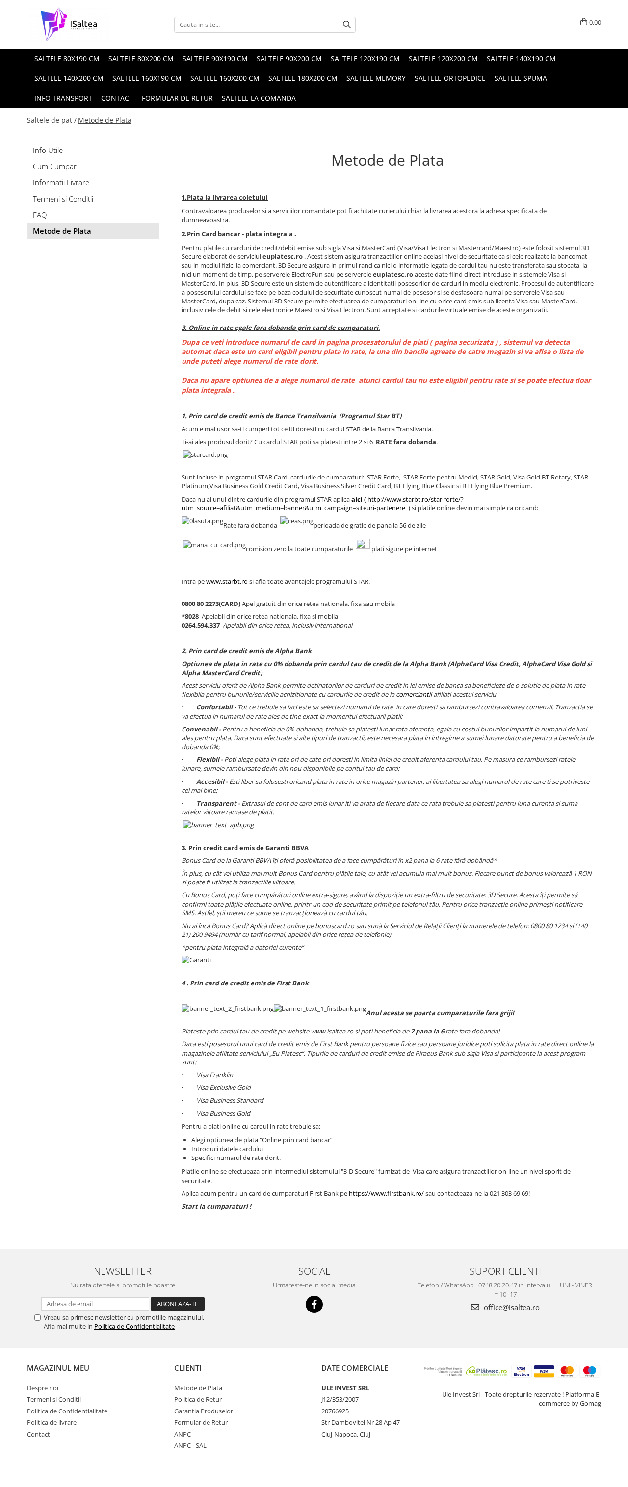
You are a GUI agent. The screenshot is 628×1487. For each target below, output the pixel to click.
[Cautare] (347, 25)
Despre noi (42, 1388)
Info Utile (48, 150)
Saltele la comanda (259, 97)
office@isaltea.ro (511, 1307)
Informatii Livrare (61, 182)
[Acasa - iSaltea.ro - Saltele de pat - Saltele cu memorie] (76, 24)
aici (357, 499)
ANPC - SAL (190, 1445)
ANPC (182, 1434)
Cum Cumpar (55, 166)
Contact (38, 1434)
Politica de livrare (52, 1422)
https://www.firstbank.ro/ (386, 1193)
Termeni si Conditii (63, 198)
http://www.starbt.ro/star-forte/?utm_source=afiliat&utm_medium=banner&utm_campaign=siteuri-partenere (323, 503)
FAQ (40, 215)
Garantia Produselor (203, 1411)
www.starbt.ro (227, 581)
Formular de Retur (177, 97)
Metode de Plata (104, 120)
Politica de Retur (198, 1399)
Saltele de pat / (52, 120)
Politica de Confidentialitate (134, 1326)
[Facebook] (314, 1304)
